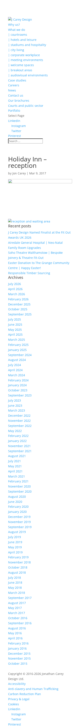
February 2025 (18, 345)
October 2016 (17, 618)
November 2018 (19, 562)
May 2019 (15, 547)
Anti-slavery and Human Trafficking (33, 689)
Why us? (14, 25)
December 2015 (19, 653)
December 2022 (19, 415)
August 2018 (17, 572)
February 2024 (18, 380)
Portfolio (14, 110)
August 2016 (17, 628)
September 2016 (20, 623)
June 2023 (15, 405)
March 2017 (16, 613)
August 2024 (17, 360)
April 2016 (15, 638)
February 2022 (18, 436)
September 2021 (20, 451)
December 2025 (19, 304)
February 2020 (18, 507)
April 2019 (15, 552)
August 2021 (17, 456)
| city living (16, 50)
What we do (16, 30)
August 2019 (17, 532)
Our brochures (18, 100)
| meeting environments (25, 60)
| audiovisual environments (28, 75)
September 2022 (20, 426)
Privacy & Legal (18, 699)
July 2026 (14, 284)
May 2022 (15, 431)
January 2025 (17, 350)
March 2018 (16, 593)
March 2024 (16, 375)
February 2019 (18, 557)
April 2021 (15, 471)
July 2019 (14, 537)
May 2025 (15, 330)
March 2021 (16, 476)
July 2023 (14, 400)
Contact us (15, 95)
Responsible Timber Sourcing (29, 273)
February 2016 (18, 643)
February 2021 (18, 481)
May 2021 (15, 466)
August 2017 (17, 603)
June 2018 (15, 582)
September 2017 (20, 598)
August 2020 (17, 497)
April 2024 (15, 370)
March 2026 (16, 294)
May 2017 (15, 608)
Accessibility (17, 684)
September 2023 (20, 395)
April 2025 (15, 334)
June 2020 (15, 502)
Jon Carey (19, 173)
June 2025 (15, 324)
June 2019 (15, 542)
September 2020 (20, 491)
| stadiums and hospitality (27, 45)
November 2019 (19, 522)
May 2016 (15, 633)
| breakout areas (20, 70)
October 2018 (17, 567)
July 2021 (14, 461)
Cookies (13, 704)
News (12, 90)
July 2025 (14, 319)
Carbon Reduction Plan (24, 694)
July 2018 (14, 578)
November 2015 (19, 658)
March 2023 (16, 410)
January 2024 (17, 385)
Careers (13, 85)
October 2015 (17, 663)
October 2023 (17, 390)
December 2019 (19, 517)
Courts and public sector (25, 106)
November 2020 (19, 486)
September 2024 (20, 355)
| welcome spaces (21, 65)
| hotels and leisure (22, 40)
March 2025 (16, 340)
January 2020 (17, 512)
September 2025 (20, 314)
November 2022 (19, 421)
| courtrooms (17, 35)
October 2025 (17, 309)
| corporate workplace (24, 55)
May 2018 (15, 588)
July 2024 (14, 365)
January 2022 (17, 441)
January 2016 (17, 648)
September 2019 (20, 527)
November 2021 (19, 446)
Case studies (17, 80)
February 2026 (18, 299)
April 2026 (15, 289)
